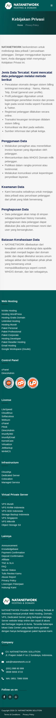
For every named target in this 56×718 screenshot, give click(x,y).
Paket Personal (9, 328)
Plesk (4, 427)
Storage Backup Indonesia (15, 514)
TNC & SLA (8, 563)
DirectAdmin (8, 373)
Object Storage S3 (11, 525)
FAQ (4, 566)
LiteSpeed (7, 409)
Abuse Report (9, 577)
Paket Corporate (10, 335)
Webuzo (6, 420)
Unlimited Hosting (11, 321)
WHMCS (6, 451)
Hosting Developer (11, 338)
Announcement (9, 545)
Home (20, 25)
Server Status (9, 570)
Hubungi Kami (9, 587)
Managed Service (11, 482)
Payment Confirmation (13, 552)
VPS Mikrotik (8, 521)
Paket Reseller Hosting (13, 342)
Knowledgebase (10, 549)
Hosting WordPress (12, 314)
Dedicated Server (11, 475)
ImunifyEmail (8, 437)
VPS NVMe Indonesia (13, 507)
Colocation (7, 479)
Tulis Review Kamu (11, 573)
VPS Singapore (10, 518)
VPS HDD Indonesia (12, 511)
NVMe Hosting (9, 310)
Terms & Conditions (12, 714)
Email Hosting (9, 345)
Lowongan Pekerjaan (13, 584)
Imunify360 (7, 434)
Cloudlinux (7, 413)
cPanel (5, 369)
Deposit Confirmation (12, 556)
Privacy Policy (9, 580)
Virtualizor (7, 444)
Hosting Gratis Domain (13, 317)
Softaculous (8, 416)
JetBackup (7, 448)
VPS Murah (8, 504)
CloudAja (6, 472)
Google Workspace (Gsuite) (16, 349)
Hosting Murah (9, 324)
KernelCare (7, 441)
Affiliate (5, 559)
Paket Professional (11, 331)
